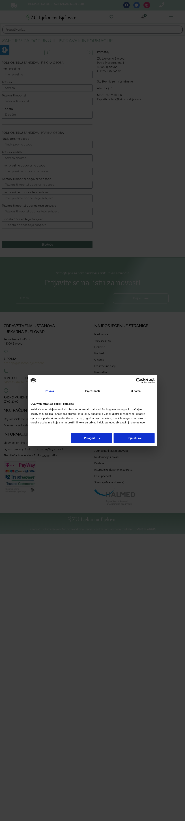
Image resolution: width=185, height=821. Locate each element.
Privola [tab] (49, 390)
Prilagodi (89, 438)
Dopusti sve (134, 438)
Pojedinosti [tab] (92, 390)
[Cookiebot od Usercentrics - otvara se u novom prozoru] (138, 380)
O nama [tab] (136, 390)
